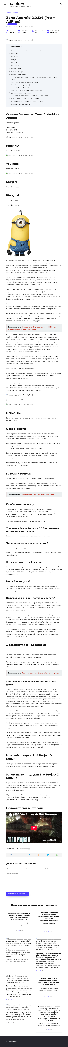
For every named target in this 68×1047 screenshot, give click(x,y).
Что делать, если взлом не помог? (27, 82)
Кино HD (14, 54)
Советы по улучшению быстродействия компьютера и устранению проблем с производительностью (49, 916)
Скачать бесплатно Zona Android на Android (27, 51)
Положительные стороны (20, 104)
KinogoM (14, 63)
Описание (15, 66)
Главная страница (12, 12)
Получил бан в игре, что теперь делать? (29, 90)
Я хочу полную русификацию (25, 85)
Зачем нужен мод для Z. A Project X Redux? (27, 101)
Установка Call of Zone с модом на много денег (31, 95)
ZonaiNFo (17, 3)
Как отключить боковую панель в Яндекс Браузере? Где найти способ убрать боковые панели (19, 1015)
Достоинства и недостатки (21, 93)
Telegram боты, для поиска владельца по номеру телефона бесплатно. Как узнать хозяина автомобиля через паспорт (19, 989)
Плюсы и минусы (17, 72)
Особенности (16, 69)
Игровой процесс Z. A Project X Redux (25, 98)
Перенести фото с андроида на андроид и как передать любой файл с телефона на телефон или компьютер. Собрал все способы (19, 953)
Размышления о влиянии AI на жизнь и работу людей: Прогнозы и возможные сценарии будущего (19, 916)
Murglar (14, 60)
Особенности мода (18, 75)
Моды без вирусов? (22, 87)
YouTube (14, 57)
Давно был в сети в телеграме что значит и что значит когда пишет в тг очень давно (48, 981)
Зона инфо (12, 24)
